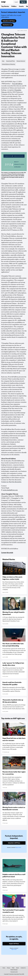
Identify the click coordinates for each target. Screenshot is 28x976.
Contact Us (23, 967)
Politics (13, 6)
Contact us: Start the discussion (11, 482)
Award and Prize (10, 61)
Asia (3, 61)
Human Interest (21, 61)
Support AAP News (14, 943)
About (17, 967)
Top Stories (5, 6)
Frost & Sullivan (17, 83)
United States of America (8, 64)
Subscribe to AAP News (9, 21)
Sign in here (18, 847)
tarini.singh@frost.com (10, 490)
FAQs (13, 967)
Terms (4, 967)
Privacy (8, 967)
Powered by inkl (14, 971)
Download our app (7, 25)
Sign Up (23, 2)
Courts (21, 6)
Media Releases (14, 969)
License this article (7, 552)
